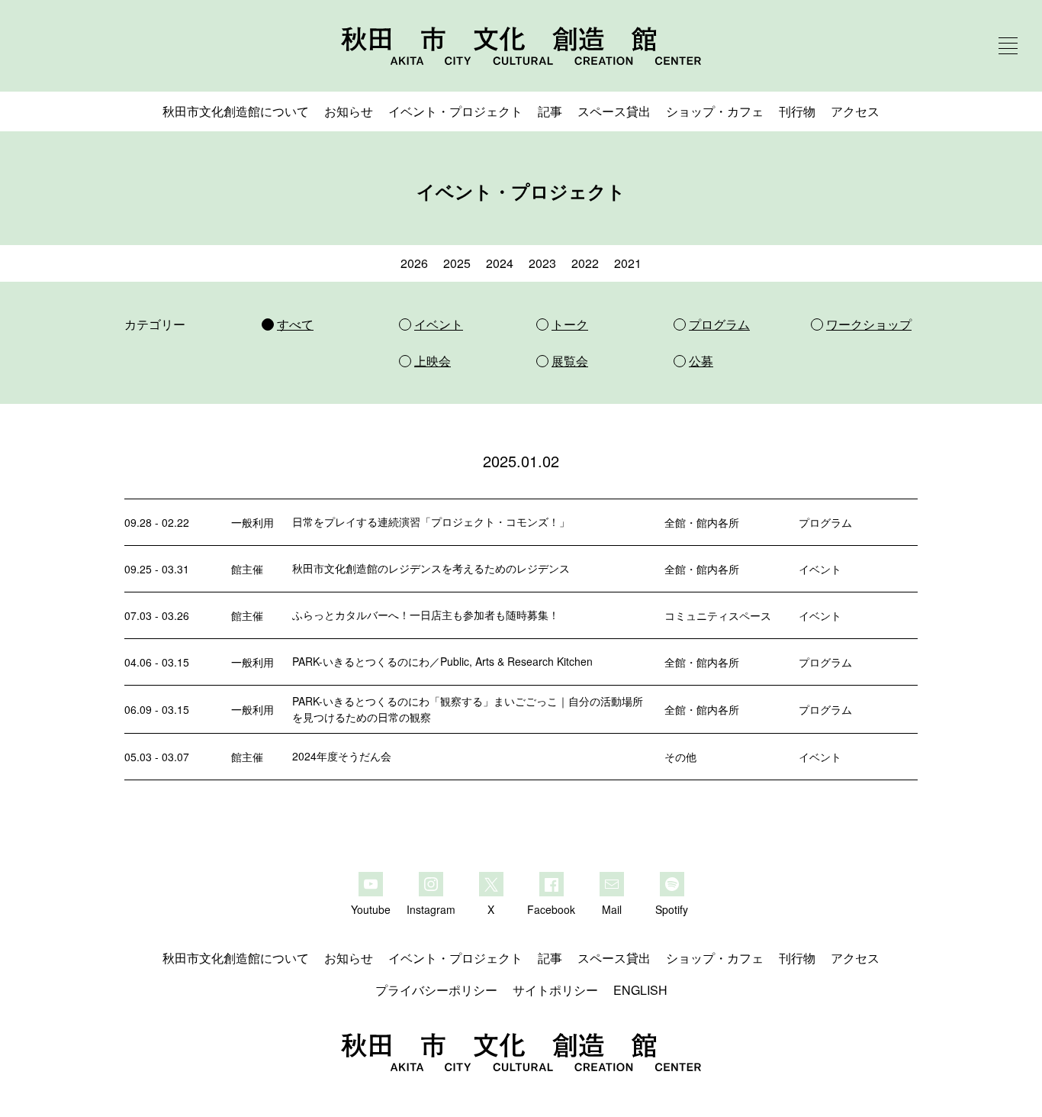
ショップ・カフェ (715, 111)
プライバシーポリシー (436, 990)
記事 (550, 111)
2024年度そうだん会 (341, 755)
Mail (612, 908)
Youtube (371, 908)
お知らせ (348, 111)
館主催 (247, 568)
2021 (628, 263)
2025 (457, 263)
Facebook (551, 908)
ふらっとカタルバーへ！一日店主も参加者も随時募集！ (425, 614)
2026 (414, 263)
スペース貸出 (614, 111)
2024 (499, 263)
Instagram (431, 908)
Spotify (671, 908)
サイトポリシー (555, 990)
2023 (542, 263)
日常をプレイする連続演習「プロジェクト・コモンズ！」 (431, 521)
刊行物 (797, 111)
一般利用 (252, 522)
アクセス (855, 111)
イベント (820, 568)
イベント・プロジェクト (455, 111)
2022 (585, 263)
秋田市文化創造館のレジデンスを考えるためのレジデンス (431, 568)
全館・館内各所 (701, 522)
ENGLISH (640, 990)
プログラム (825, 522)
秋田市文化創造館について (235, 111)
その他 (680, 756)
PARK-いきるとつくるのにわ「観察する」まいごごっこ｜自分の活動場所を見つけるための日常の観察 (467, 709)
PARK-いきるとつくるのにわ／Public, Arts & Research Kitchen (442, 661)
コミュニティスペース (717, 615)
